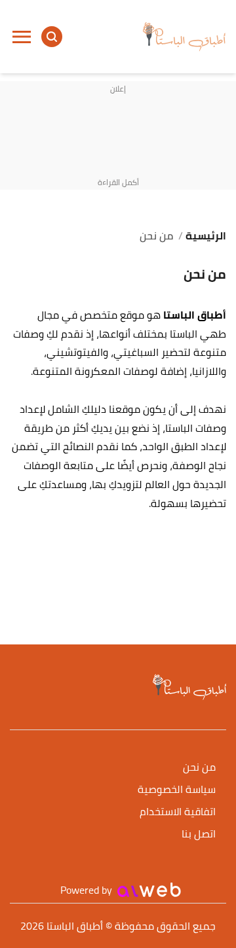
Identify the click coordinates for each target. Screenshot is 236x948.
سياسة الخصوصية (177, 790)
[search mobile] (51, 36)
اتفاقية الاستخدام (178, 812)
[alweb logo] (149, 890)
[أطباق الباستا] (184, 36)
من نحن (199, 768)
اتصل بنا (199, 834)
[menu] (21, 36)
